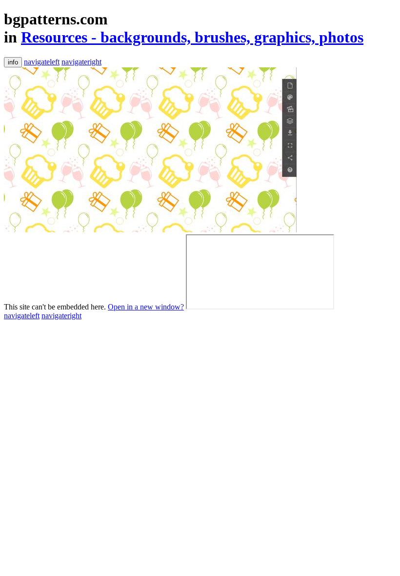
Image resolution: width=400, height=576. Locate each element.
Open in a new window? (146, 307)
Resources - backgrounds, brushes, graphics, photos (192, 37)
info (13, 62)
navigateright (81, 62)
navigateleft (42, 62)
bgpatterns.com (56, 19)
